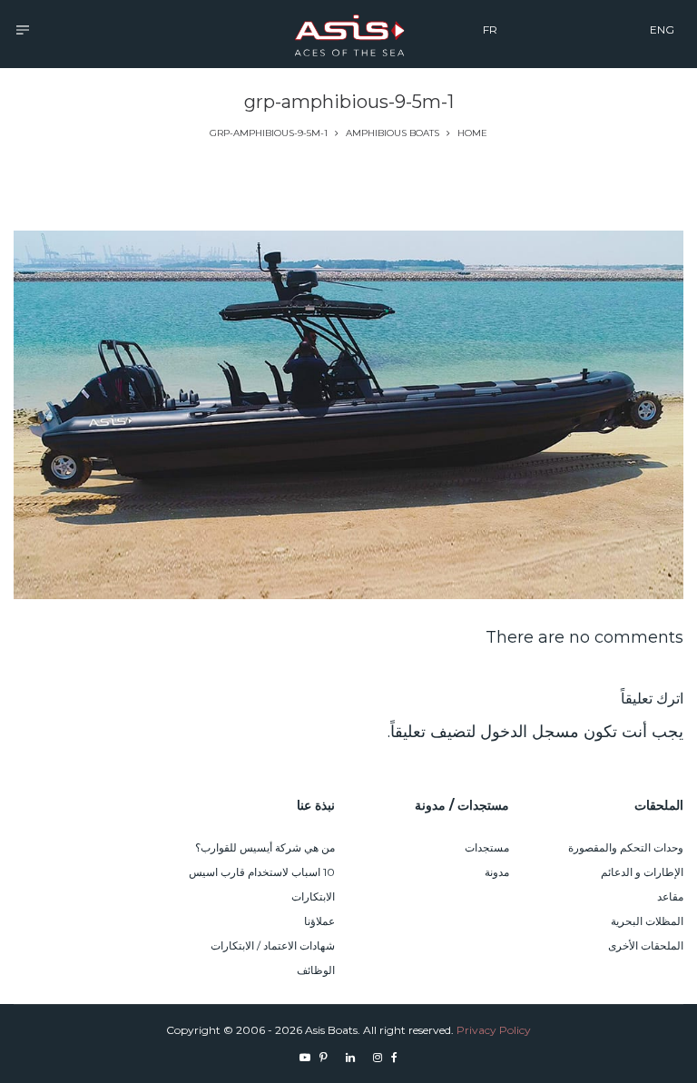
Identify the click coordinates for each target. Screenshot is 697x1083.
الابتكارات (313, 896)
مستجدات (487, 847)
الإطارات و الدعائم (642, 872)
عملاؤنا (319, 921)
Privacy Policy (493, 1030)
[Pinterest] (323, 1057)
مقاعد (670, 896)
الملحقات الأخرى (645, 945)
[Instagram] (377, 1057)
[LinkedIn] (350, 1057)
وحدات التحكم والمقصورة (625, 847)
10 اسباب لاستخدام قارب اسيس (262, 872)
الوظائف (316, 970)
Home (472, 133)
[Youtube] (304, 1057)
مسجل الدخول (529, 732)
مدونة (497, 872)
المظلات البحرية (647, 921)
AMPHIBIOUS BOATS (392, 133)
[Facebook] (394, 1057)
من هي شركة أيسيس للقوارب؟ (265, 847)
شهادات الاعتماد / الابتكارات (273, 945)
